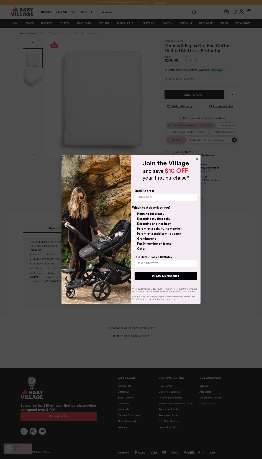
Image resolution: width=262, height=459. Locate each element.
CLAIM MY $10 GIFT (165, 276)
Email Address (144, 190)
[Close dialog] (197, 159)
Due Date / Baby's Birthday (153, 257)
